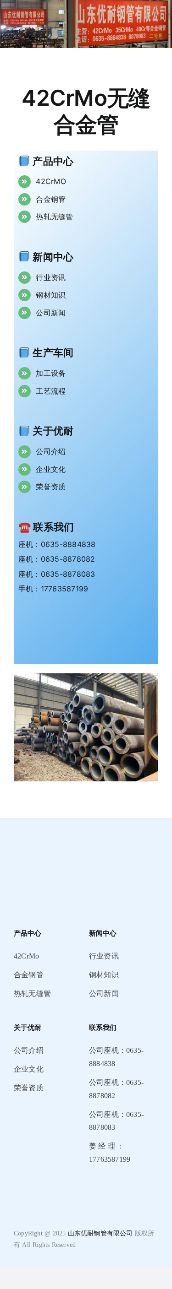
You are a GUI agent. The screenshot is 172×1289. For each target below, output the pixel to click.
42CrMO (51, 181)
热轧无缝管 (54, 216)
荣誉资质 (51, 486)
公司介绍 (51, 451)
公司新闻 (51, 312)
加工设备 (51, 373)
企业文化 (51, 469)
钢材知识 (51, 294)
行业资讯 (51, 277)
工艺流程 (51, 390)
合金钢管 (51, 199)
